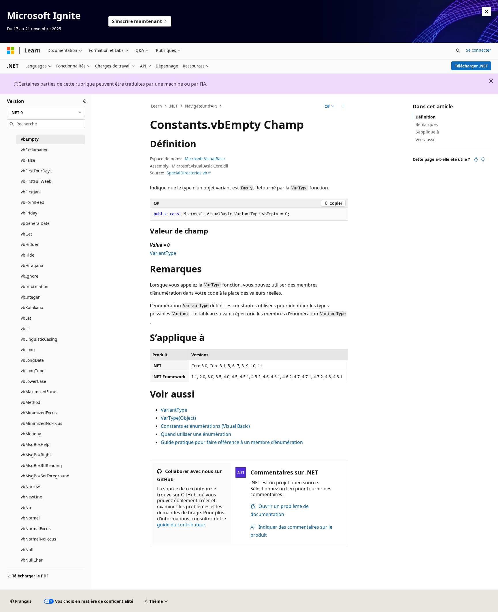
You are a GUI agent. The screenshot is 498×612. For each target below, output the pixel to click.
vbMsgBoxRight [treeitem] (36, 454)
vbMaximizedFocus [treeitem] (39, 391)
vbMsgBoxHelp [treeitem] (35, 444)
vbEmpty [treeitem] (30, 139)
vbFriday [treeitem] (29, 213)
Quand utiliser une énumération (196, 434)
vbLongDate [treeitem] (32, 360)
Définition (425, 117)
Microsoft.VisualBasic (205, 158)
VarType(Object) (178, 418)
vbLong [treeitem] (28, 349)
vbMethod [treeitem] (30, 402)
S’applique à (427, 132)
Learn (156, 106)
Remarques (427, 124)
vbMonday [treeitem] (31, 433)
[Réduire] (85, 101)
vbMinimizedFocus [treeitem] (39, 412)
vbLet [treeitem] (26, 318)
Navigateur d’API (201, 106)
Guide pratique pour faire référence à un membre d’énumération (232, 442)
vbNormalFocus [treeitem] (36, 528)
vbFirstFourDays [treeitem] (36, 171)
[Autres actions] (343, 106)
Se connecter (478, 50)
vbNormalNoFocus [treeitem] (38, 539)
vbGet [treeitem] (26, 234)
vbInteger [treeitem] (30, 297)
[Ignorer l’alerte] (486, 11)
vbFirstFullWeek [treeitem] (36, 181)
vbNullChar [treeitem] (32, 560)
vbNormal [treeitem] (30, 518)
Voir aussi (425, 139)
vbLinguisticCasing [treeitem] (39, 339)
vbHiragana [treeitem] (32, 265)
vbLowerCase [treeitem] (33, 381)
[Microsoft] (10, 50)
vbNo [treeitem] (26, 507)
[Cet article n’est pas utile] (482, 159)
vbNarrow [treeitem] (30, 486)
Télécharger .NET (471, 66)
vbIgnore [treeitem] (29, 276)
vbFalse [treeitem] (28, 160)
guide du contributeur (181, 524)
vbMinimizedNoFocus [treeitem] (41, 423)
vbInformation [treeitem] (34, 286)
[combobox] (46, 112)
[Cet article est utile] (475, 159)
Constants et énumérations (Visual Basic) (205, 426)
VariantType (163, 253)
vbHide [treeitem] (27, 255)
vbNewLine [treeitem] (31, 497)
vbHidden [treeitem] (30, 244)
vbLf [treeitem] (25, 328)
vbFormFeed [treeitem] (32, 202)
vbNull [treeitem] (27, 549)
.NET (173, 106)
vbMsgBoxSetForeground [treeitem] (45, 476)
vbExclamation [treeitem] (35, 149)
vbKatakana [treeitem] (32, 307)
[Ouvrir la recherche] (458, 50)
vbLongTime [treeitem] (32, 370)
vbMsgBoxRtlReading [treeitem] (41, 465)
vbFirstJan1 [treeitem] (31, 192)
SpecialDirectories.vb (187, 173)
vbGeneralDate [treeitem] (35, 223)
